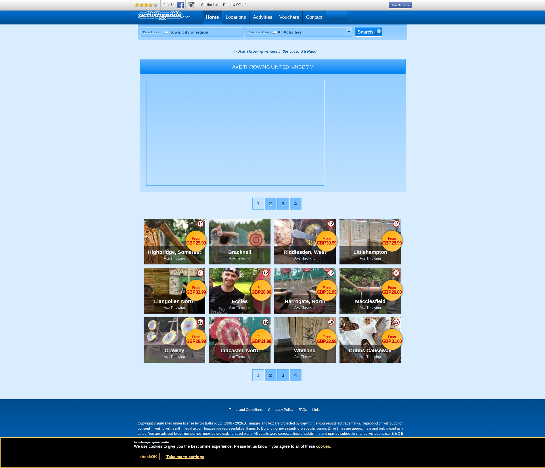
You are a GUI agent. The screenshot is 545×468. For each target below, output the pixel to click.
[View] (349, 32)
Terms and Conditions (246, 410)
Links (316, 410)
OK (148, 456)
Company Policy (280, 410)
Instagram (191, 5)
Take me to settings (185, 456)
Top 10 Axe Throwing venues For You (191, 16)
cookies (323, 446)
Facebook (180, 5)
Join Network (400, 5)
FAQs (303, 410)
